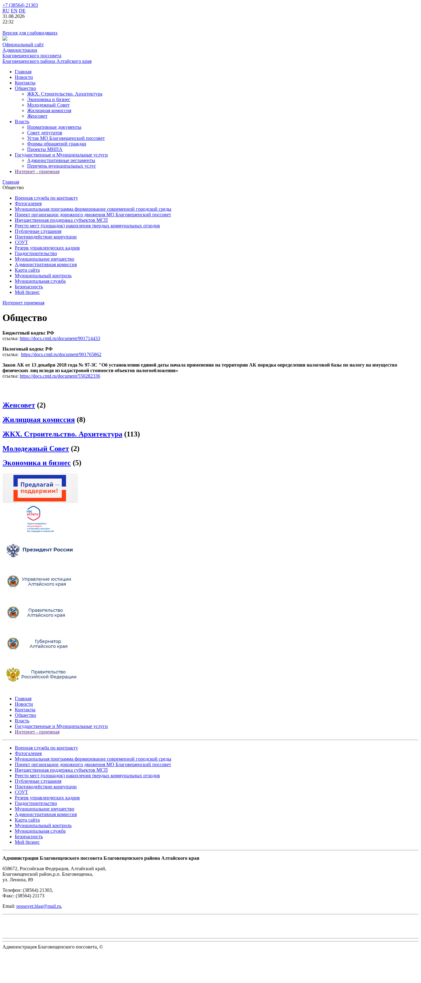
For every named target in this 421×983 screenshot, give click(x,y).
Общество (25, 88)
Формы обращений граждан (56, 143)
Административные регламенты (61, 160)
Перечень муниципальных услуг (61, 166)
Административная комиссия (46, 264)
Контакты (25, 82)
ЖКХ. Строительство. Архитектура (64, 93)
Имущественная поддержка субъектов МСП (61, 220)
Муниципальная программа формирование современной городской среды (93, 209)
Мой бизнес (27, 292)
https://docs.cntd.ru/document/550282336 (60, 376)
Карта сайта (27, 270)
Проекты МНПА (45, 149)
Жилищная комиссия (49, 110)
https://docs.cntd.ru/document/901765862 (61, 354)
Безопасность (29, 286)
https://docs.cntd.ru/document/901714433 (60, 338)
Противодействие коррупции (46, 236)
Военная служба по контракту (46, 198)
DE (22, 10)
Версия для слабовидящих (30, 32)
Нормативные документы (54, 127)
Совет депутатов (44, 132)
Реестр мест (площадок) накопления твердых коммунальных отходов (87, 225)
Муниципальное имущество (44, 259)
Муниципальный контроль (43, 275)
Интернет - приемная (37, 171)
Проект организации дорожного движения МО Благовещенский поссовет (93, 214)
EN (14, 10)
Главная (23, 71)
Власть (22, 121)
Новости (24, 77)
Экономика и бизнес (48, 99)
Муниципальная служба (40, 281)
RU (6, 10)
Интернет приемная (23, 302)
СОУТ (21, 242)
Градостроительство (36, 253)
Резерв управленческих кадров (47, 247)
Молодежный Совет (48, 105)
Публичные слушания (38, 231)
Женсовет (37, 116)
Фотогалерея (28, 203)
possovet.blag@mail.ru (38, 906)
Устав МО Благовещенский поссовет (66, 138)
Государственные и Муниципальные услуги (61, 154)
